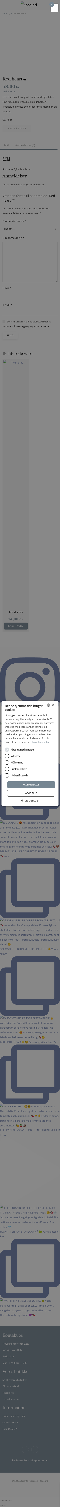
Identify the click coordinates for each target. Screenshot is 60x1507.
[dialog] (30, 753)
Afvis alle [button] (31, 793)
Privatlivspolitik (40, 742)
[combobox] (48, 705)
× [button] (53, 705)
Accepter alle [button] (31, 784)
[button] (30, 800)
